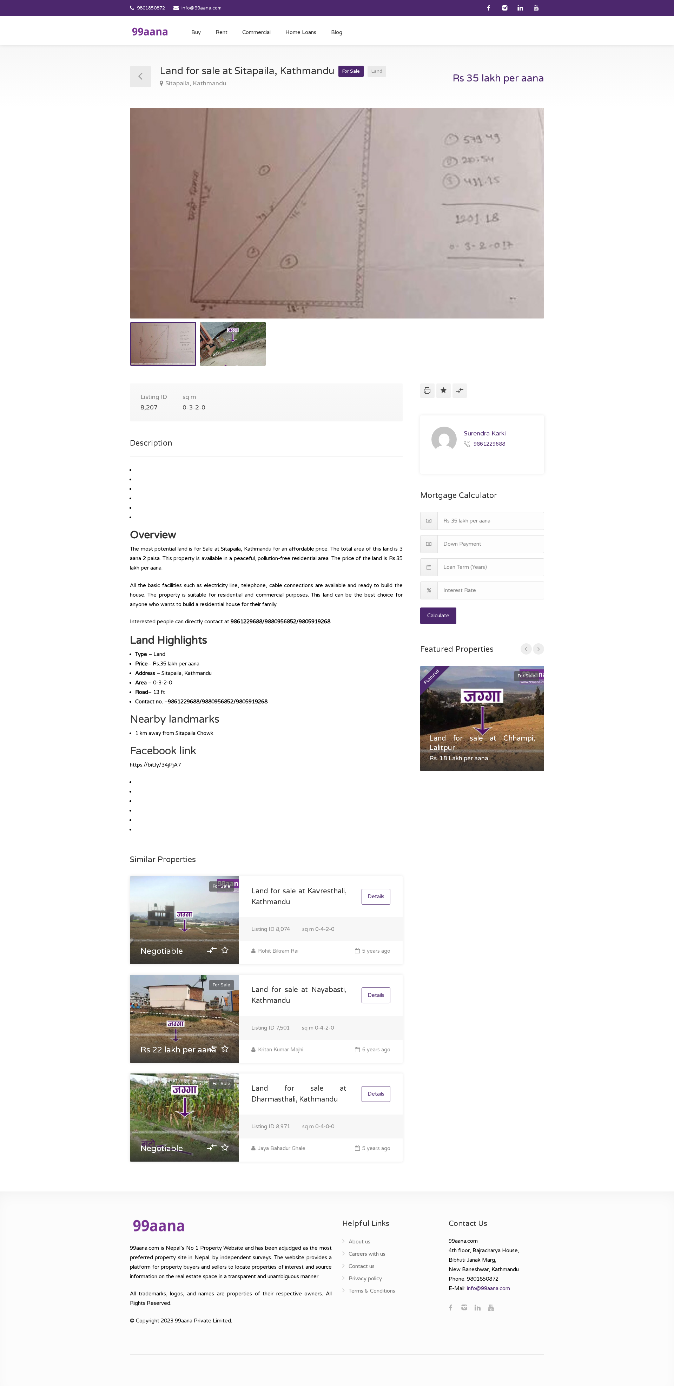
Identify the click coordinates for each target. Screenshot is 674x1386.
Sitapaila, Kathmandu (195, 83)
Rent (221, 32)
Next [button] (524, 222)
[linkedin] (520, 8)
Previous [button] (150, 222)
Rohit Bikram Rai (277, 951)
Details (376, 896)
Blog (336, 32)
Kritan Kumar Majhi (280, 1049)
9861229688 (489, 443)
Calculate (438, 615)
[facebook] (489, 8)
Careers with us (367, 1254)
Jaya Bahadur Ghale (281, 1148)
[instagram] (505, 8)
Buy (196, 32)
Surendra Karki (485, 433)
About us (359, 1242)
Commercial (256, 32)
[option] (337, 213)
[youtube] (536, 8)
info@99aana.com (201, 8)
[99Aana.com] (150, 31)
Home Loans (300, 32)
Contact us (362, 1266)
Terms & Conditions (372, 1291)
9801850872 (151, 8)
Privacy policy (365, 1278)
